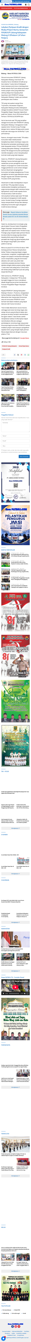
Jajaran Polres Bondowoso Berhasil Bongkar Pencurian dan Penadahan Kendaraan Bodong (7, 404)
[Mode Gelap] (26, 4)
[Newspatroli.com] (13, 4)
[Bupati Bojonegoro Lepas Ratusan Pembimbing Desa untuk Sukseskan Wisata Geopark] (23, 1073)
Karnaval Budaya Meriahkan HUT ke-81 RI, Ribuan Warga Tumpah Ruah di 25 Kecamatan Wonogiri (20, 555)
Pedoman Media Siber (17, 1331)
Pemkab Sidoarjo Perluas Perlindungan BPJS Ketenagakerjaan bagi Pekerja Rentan (12, 949)
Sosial (24, 1313)
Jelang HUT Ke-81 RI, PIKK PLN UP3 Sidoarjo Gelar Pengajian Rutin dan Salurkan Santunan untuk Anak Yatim (7, 1264)
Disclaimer (7, 1333)
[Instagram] (15, 1326)
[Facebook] (12, 1326)
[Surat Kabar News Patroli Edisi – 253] (7, 861)
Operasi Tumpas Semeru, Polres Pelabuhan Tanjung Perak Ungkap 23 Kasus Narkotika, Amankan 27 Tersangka (7, 372)
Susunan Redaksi (6, 1331)
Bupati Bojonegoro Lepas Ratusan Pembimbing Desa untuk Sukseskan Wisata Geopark (23, 1080)
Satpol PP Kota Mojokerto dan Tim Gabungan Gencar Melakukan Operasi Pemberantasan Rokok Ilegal (23, 404)
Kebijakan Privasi (11, 1335)
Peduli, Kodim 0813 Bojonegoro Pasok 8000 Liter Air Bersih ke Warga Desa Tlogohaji (23, 806)
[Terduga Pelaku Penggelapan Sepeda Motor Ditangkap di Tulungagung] (23, 382)
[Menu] (2, 4)
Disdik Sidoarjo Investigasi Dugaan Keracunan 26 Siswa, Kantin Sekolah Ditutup (7, 963)
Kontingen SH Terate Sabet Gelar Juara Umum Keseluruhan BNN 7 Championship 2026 (12, 901)
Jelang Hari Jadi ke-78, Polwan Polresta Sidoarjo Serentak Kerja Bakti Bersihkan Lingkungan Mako (23, 821)
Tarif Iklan (26, 1331)
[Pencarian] (29, 4)
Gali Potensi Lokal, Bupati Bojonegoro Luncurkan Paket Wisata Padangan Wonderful (7, 1080)
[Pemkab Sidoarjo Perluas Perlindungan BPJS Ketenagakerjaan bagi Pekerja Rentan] (15, 939)
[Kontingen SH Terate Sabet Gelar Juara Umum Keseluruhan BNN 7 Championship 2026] (15, 891)
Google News (20, 1335)
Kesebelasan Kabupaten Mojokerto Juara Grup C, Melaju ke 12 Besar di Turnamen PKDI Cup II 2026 (23, 915)
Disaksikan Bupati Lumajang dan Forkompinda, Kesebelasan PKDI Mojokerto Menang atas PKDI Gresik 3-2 (7, 915)
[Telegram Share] (25, 355)
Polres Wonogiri (16, 1313)
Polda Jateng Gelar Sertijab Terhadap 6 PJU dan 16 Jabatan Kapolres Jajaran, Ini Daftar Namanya (13, 1154)
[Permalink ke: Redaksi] (2, 41)
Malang (16, 24)
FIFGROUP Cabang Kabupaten (9, 346)
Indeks (13, 1333)
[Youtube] (19, 1326)
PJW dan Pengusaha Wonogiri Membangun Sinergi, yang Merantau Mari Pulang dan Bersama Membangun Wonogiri (20, 570)
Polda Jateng (5, 1313)
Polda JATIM (17, 1310)
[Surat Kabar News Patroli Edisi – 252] (23, 861)
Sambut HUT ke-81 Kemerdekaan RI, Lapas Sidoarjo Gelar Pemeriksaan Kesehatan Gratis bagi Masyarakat (22, 963)
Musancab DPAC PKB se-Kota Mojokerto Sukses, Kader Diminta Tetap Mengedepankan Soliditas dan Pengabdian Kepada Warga (20, 563)
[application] (15, 987)
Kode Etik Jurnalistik (21, 1333)
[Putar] (3, 993)
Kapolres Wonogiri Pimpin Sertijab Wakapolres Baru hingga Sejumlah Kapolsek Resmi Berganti (7, 806)
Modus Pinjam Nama (24, 346)
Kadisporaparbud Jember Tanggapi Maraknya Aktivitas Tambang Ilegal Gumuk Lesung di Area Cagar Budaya (14, 1066)
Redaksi (6, 40)
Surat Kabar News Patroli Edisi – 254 (10, 855)
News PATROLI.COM (14, 1337)
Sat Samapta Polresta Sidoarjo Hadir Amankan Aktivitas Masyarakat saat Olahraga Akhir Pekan (7, 821)
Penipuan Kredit (6, 349)
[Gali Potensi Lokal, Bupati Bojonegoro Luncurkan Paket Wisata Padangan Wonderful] (7, 1073)
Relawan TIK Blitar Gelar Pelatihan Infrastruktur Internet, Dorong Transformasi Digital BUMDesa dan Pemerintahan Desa (22, 1168)
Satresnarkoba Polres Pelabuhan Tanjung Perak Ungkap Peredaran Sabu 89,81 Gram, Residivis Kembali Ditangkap (20, 586)
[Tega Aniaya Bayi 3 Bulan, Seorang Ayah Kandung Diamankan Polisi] (7, 382)
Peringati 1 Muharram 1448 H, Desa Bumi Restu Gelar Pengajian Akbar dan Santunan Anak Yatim (23, 1264)
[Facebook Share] (14, 355)
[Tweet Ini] (18, 355)
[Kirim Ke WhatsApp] (28, 355)
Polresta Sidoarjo (6, 1310)
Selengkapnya (15, 828)
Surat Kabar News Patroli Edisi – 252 (23, 867)
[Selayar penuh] (27, 993)
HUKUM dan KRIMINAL (7, 24)
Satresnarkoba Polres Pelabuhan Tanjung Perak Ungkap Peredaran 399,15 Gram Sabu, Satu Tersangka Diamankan (23, 372)
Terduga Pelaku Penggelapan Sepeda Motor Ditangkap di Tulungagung (22, 388)
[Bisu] (25, 993)
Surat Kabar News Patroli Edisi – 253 (7, 867)
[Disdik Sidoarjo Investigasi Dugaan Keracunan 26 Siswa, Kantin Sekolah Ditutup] (7, 957)
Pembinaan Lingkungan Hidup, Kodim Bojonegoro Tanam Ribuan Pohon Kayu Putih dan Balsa (7, 1168)
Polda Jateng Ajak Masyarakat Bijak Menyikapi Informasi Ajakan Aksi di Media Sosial (15, 792)
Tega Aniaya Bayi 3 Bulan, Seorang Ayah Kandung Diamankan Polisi (7, 388)
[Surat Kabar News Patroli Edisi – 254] (15, 845)
